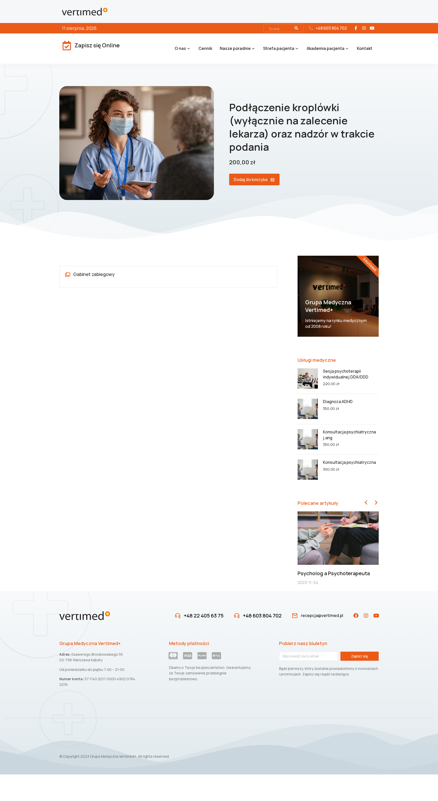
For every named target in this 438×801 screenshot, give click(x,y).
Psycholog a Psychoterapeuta (334, 573)
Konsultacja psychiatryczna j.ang (349, 434)
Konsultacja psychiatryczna (349, 462)
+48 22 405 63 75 (204, 615)
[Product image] (308, 378)
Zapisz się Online (97, 45)
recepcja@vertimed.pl (322, 615)
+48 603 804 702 (331, 28)
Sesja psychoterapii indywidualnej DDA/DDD (345, 373)
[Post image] (338, 538)
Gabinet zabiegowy (94, 274)
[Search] (296, 28)
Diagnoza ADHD (338, 401)
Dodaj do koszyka (250, 179)
